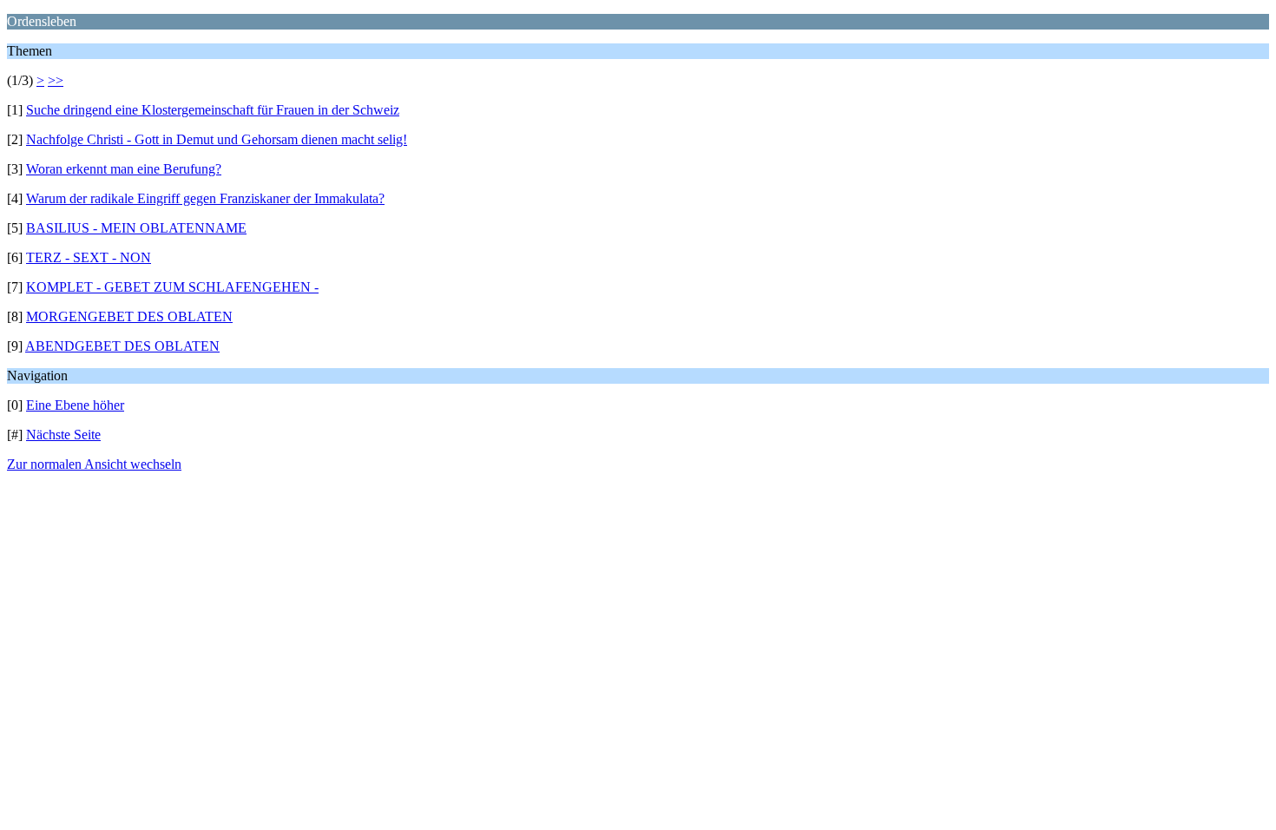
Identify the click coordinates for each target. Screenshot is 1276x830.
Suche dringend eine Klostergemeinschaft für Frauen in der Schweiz (212, 109)
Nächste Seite (63, 434)
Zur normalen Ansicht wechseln (94, 464)
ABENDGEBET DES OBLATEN (122, 346)
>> (55, 80)
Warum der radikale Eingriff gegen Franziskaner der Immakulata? (205, 198)
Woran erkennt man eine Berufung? (123, 168)
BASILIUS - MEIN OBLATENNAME (136, 228)
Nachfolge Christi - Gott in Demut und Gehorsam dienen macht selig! (216, 139)
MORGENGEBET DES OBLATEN (129, 316)
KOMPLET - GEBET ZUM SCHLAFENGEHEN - (172, 287)
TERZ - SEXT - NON (88, 257)
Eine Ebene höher (75, 405)
